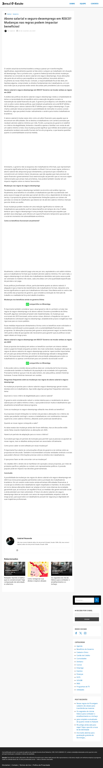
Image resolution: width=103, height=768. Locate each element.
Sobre (72, 4)
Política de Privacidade (41, 765)
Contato (94, 4)
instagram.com (85, 633)
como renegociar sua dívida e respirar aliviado (37, 580)
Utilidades (80, 690)
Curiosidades (82, 658)
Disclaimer (6, 765)
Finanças (80, 674)
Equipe (83, 4)
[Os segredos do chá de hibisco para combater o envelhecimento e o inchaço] (61, 569)
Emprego (80, 668)
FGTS (78, 677)
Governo (16, 14)
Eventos (80, 671)
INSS (78, 683)
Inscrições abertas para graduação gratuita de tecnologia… (85, 735)
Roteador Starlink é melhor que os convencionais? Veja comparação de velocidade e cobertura (14, 581)
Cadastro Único (82, 652)
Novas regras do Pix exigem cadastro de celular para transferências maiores (87, 705)
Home (9, 14)
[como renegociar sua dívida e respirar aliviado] (38, 569)
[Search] (97, 600)
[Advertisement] (38, 50)
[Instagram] (17, 550)
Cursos (79, 665)
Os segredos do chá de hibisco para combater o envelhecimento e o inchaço (60, 581)
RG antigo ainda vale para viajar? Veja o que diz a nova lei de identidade (87, 727)
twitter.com (80, 633)
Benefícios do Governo (85, 649)
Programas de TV (83, 687)
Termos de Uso (25, 765)
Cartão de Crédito (83, 655)
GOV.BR (79, 680)
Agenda (79, 646)
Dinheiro (80, 662)
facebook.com (76, 633)
